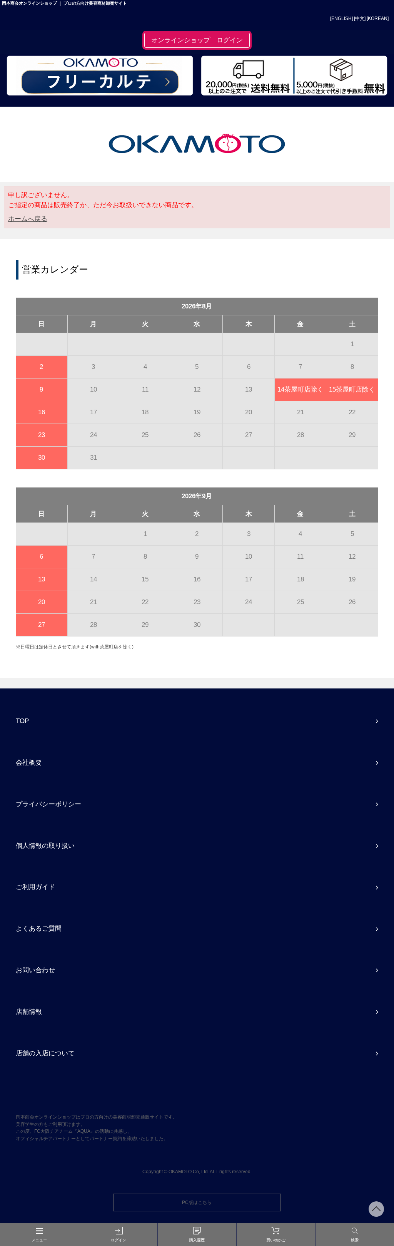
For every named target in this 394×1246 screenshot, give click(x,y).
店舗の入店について (45, 1053)
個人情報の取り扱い (45, 845)
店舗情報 (29, 1011)
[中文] (360, 18)
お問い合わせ (35, 970)
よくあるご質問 (39, 928)
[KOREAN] (378, 18)
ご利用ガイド (35, 887)
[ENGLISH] (341, 18)
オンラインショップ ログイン (197, 40)
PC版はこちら (197, 1202)
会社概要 (29, 762)
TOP (22, 721)
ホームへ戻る (27, 219)
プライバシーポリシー (48, 804)
